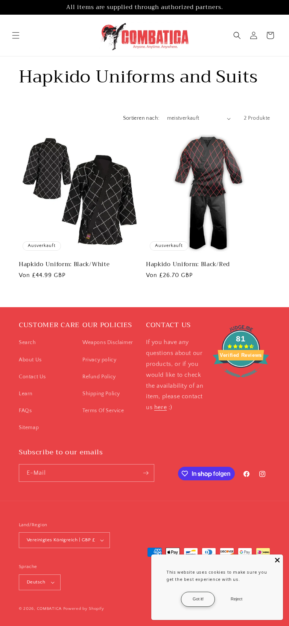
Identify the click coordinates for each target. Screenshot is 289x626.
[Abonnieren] (145, 473)
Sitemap (29, 428)
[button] (16, 35)
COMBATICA (49, 608)
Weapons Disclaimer (107, 343)
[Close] (277, 560)
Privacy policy (99, 360)
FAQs (25, 411)
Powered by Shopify (83, 608)
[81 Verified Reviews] (241, 381)
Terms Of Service (103, 411)
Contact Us (32, 377)
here (160, 407)
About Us (30, 360)
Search (27, 343)
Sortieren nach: (141, 118)
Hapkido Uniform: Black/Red (188, 264)
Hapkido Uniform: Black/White (64, 264)
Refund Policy (99, 377)
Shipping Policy (101, 394)
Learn (26, 394)
